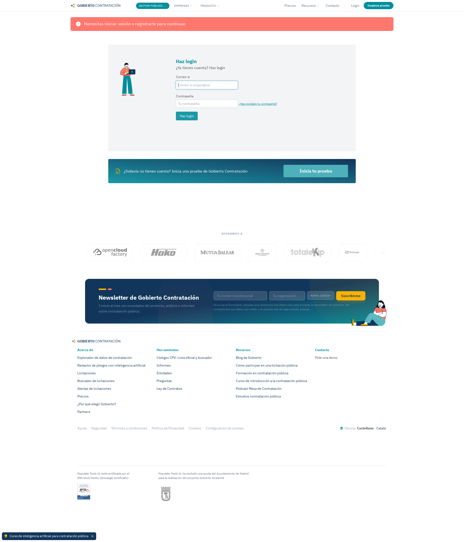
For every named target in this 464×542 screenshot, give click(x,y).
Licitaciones (86, 373)
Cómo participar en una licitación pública (266, 365)
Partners (83, 412)
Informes (164, 365)
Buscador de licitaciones (96, 381)
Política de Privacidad (168, 428)
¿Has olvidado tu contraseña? (258, 104)
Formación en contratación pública (262, 373)
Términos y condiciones (129, 428)
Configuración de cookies (225, 428)
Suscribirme (351, 296)
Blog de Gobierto (248, 357)
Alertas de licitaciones (94, 388)
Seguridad (99, 428)
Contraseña (184, 96)
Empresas (181, 5)
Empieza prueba (379, 5)
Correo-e (183, 77)
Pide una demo (326, 357)
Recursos (309, 5)
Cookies (195, 428)
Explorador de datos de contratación (104, 357)
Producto (208, 5)
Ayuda (82, 428)
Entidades (164, 373)
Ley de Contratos (169, 388)
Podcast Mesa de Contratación (259, 388)
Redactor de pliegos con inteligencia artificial (111, 365)
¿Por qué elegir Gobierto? (96, 404)
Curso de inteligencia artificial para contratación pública (49, 536)
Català (381, 428)
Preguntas (164, 381)
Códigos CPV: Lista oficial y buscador (184, 357)
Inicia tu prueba (316, 171)
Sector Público (151, 5)
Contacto (332, 5)
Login (355, 5)
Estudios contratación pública (258, 396)
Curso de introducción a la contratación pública (271, 381)
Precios (290, 5)
